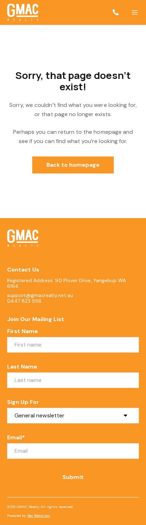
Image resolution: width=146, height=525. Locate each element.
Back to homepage (73, 165)
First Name (22, 331)
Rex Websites (38, 515)
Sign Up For (23, 402)
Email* (16, 437)
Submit (72, 477)
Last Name (22, 366)
